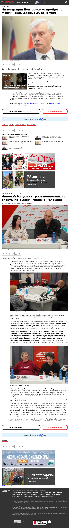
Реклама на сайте (17, 494)
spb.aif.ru (15, 249)
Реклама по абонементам (31, 494)
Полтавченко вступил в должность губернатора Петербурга (18, 147)
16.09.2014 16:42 (5, 6)
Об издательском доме (18, 490)
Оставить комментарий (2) (55, 111)
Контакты (48, 492)
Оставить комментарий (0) (55, 427)
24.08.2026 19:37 (6, 193)
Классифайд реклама (58, 494)
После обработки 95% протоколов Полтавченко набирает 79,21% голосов (52, 137)
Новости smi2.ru (7, 189)
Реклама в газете (57, 492)
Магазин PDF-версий (40, 490)
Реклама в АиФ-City (45, 494)
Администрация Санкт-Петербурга (11, 60)
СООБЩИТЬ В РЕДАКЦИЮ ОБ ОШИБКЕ (44, 496)
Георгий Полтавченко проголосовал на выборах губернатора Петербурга (52, 142)
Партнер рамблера (27, 521)
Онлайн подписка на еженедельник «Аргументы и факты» (28, 492)
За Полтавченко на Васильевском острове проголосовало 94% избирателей (20, 142)
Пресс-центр (30, 490)
